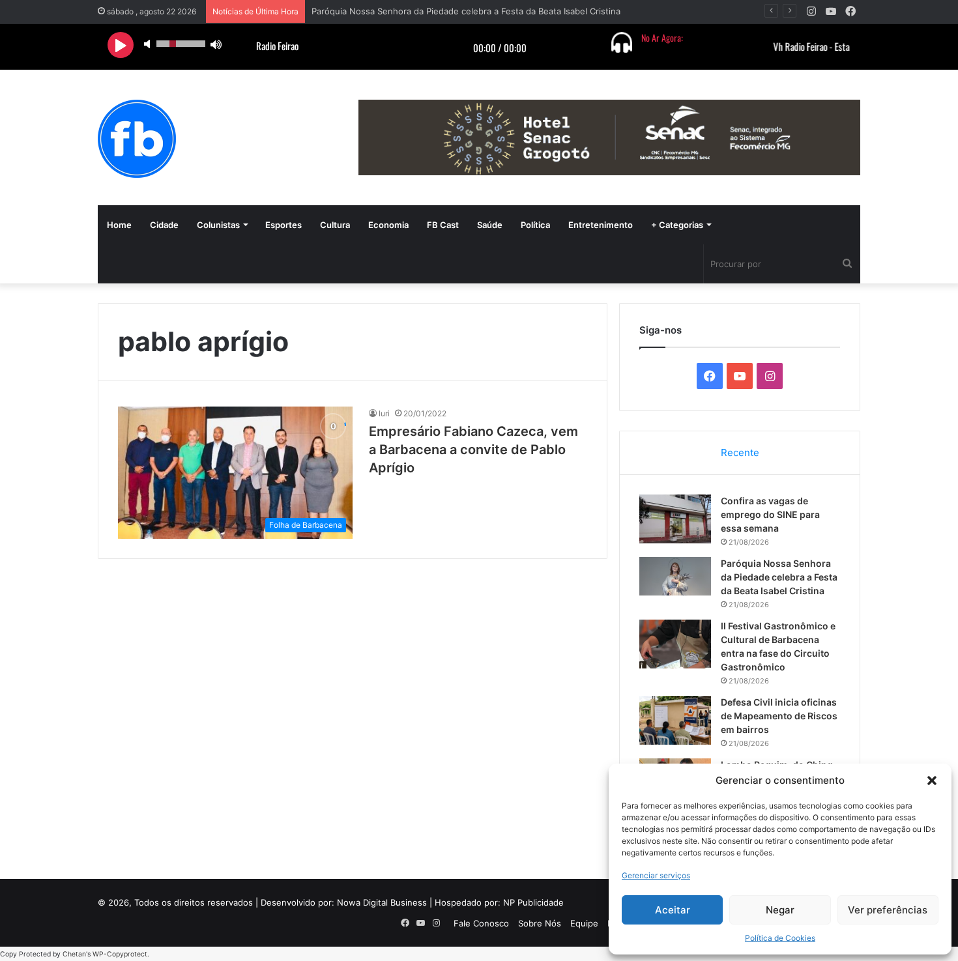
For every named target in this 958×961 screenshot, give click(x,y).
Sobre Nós (539, 923)
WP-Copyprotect (120, 954)
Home (119, 225)
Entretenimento (600, 225)
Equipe (584, 923)
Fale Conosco (481, 923)
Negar (780, 910)
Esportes (283, 225)
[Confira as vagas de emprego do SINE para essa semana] (675, 519)
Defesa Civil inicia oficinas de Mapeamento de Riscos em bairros (779, 715)
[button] (931, 780)
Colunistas (218, 225)
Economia (388, 225)
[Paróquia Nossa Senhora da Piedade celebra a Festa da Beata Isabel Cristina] (675, 576)
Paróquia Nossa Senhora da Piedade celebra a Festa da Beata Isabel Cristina (466, 11)
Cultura (335, 225)
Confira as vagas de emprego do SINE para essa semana (770, 514)
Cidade (164, 225)
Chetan (74, 954)
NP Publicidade (533, 902)
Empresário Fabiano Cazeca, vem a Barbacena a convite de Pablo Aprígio (473, 449)
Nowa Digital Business (382, 902)
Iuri (384, 413)
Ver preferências (887, 910)
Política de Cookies (780, 938)
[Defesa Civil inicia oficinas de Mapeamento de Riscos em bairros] (675, 720)
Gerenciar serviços (656, 875)
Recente (740, 452)
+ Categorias (677, 225)
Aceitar (672, 910)
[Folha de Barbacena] (137, 139)
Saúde (489, 225)
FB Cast (443, 225)
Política (535, 225)
